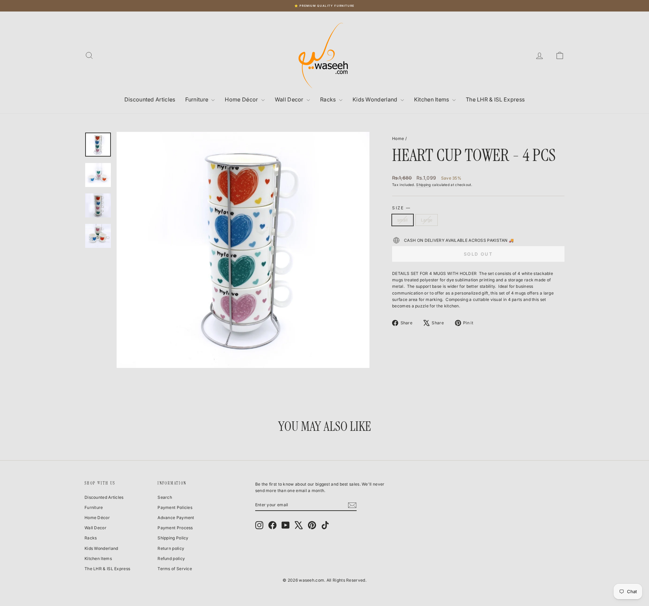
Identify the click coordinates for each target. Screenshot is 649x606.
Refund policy (171, 558)
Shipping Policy (173, 537)
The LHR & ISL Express (495, 99)
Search (165, 497)
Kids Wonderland (376, 99)
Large (427, 220)
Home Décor (242, 99)
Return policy (171, 548)
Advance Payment (176, 517)
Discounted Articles (149, 99)
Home (398, 138)
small (402, 220)
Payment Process (175, 527)
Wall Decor (290, 99)
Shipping (423, 185)
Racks (328, 99)
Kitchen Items (432, 99)
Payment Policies (175, 507)
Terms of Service (175, 568)
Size (401, 207)
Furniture (197, 99)
